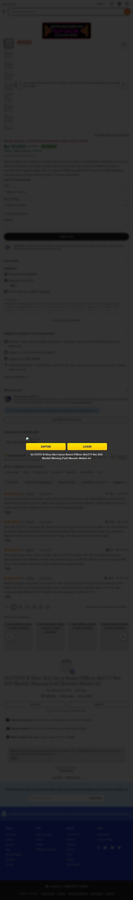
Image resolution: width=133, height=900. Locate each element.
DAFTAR (46, 446)
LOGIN (87, 446)
